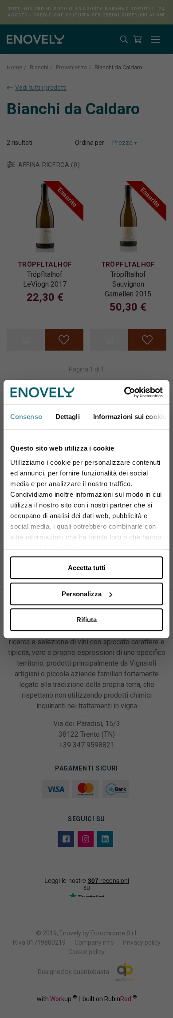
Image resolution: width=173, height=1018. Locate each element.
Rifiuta (86, 619)
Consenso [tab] (26, 416)
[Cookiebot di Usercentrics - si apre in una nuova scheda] (124, 392)
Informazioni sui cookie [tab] (129, 416)
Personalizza (82, 594)
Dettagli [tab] (67, 416)
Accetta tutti (87, 567)
